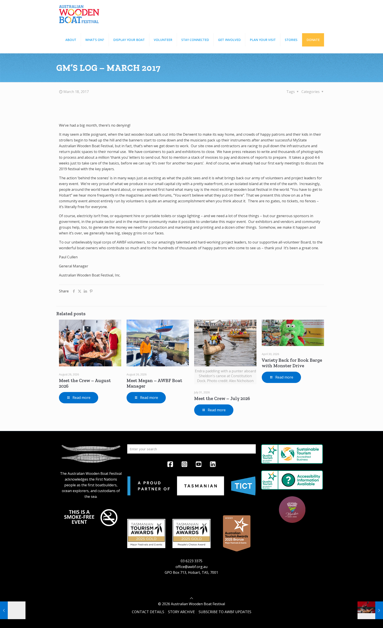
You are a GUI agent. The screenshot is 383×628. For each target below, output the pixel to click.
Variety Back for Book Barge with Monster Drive (292, 362)
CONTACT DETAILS (148, 611)
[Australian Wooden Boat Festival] (79, 13)
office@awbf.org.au (191, 566)
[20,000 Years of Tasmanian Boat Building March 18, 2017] (370, 610)
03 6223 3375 (191, 560)
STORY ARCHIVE (181, 611)
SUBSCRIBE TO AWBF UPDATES (225, 611)
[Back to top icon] (191, 598)
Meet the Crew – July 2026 (222, 398)
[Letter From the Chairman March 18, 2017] (12, 610)
